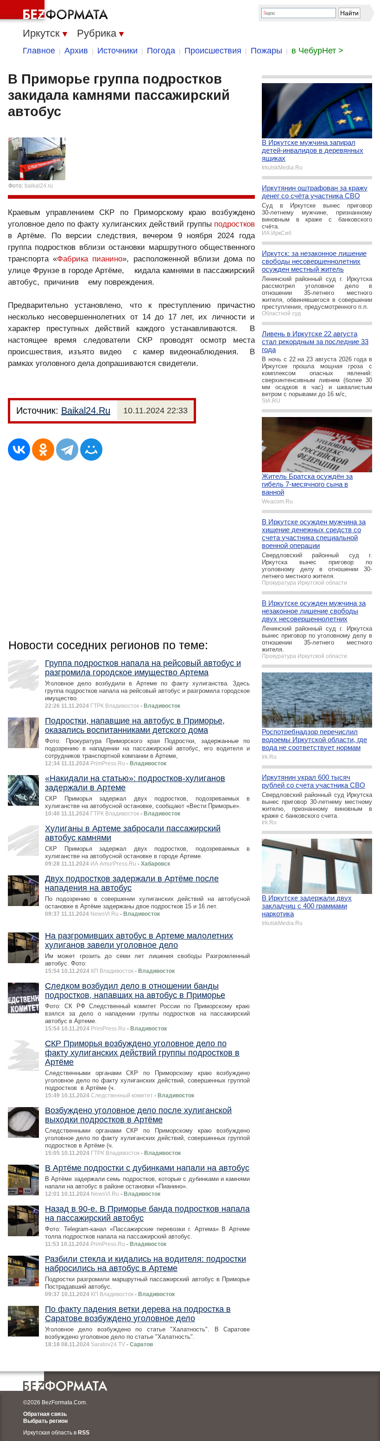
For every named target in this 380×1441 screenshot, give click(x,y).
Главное (39, 50)
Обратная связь (45, 1414)
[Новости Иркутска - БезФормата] (55, 11)
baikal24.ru (39, 186)
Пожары (266, 50)
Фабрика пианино (89, 258)
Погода (161, 50)
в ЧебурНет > (317, 50)
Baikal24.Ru (85, 410)
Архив (76, 50)
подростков (234, 224)
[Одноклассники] (43, 449)
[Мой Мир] (91, 449)
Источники (117, 50)
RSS (83, 1432)
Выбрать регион (45, 1421)
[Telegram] (67, 449)
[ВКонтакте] (19, 449)
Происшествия (212, 50)
